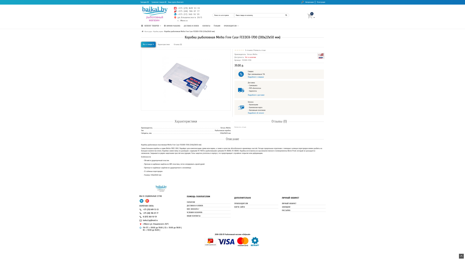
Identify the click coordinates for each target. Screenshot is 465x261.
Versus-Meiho (252, 54)
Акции (217, 26)
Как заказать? (193, 209)
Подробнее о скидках (256, 77)
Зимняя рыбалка (173, 26)
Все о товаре (148, 44)
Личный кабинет (289, 203)
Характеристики (164, 44)
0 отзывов (248, 50)
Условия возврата (194, 212)
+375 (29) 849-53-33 (151, 209)
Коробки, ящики (158, 31)
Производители (230, 26)
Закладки (286, 207)
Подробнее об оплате (256, 113)
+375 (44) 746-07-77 (150, 213)
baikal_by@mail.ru (150, 220)
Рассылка (286, 210)
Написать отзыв (260, 50)
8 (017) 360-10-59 (150, 216)
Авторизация (309, 2)
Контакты (206, 26)
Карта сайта (239, 207)
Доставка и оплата (191, 26)
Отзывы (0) (178, 44)
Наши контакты (194, 216)
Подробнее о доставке (256, 95)
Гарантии (191, 202)
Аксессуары (148, 31)
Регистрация (321, 2)
